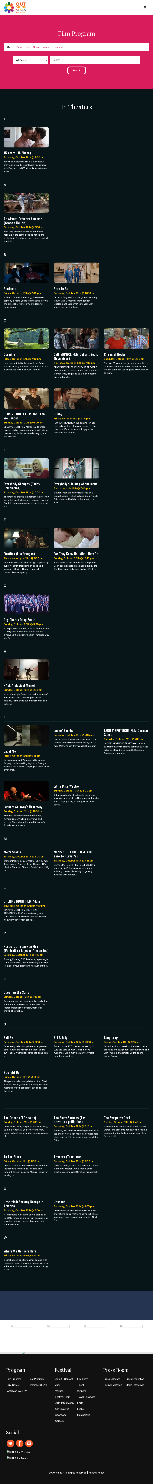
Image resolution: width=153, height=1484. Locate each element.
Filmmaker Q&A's (38, 1384)
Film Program (14, 1378)
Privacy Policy (96, 1472)
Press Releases (112, 1378)
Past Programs (37, 1378)
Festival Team (62, 1396)
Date (27, 47)
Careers (59, 1420)
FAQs (80, 1402)
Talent (80, 1384)
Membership (83, 1414)
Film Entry (82, 1378)
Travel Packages (86, 1396)
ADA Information (64, 1402)
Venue (46, 47)
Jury (57, 1384)
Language (57, 47)
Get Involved (62, 1408)
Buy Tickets (13, 1384)
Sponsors (60, 1414)
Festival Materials (113, 1384)
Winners (81, 1390)
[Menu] (145, 7)
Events (81, 1408)
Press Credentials (135, 1378)
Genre (36, 47)
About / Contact (64, 1378)
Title (19, 47)
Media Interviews (135, 1384)
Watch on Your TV (17, 1390)
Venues (59, 1390)
